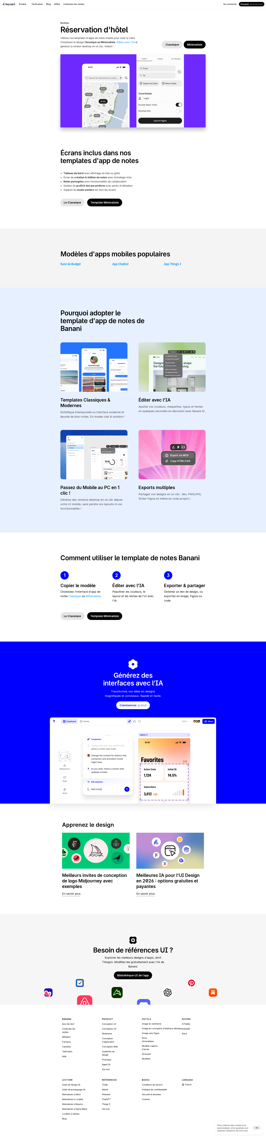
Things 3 (106, 1104)
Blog (64, 1118)
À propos (66, 1041)
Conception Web (110, 1046)
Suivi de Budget (70, 264)
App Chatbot (120, 264)
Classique (75, 596)
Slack (184, 1033)
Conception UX (109, 1028)
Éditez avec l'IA (126, 42)
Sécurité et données (151, 1094)
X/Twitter (186, 1024)
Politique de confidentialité (154, 1089)
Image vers (148, 1033)
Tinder (105, 1084)
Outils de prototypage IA (73, 1089)
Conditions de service (152, 1084)
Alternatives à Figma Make (74, 1109)
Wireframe (107, 1033)
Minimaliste (93, 596)
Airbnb (105, 1089)
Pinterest (106, 1094)
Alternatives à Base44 (72, 1104)
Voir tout (106, 1069)
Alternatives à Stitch (71, 1094)
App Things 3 (172, 264)
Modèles (64, 23)
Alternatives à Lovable (72, 1099)
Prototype (106, 1059)
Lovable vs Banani (70, 1113)
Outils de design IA (71, 1084)
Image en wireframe (151, 1023)
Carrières (66, 1046)
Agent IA (106, 1064)
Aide (64, 1056)
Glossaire (146, 1054)
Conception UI (109, 1024)
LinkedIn (186, 1028)
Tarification (67, 1051)
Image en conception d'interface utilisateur (162, 1028)
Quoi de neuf (68, 1024)
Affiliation (66, 1037)
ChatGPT (106, 1099)
